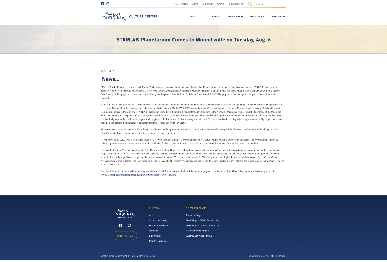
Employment (236, 3)
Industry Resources (158, 240)
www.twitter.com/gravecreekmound (159, 174)
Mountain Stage (193, 215)
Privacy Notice (148, 255)
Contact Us (125, 235)
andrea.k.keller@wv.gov (255, 171)
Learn (214, 16)
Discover (257, 16)
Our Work (278, 16)
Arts (151, 215)
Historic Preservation (159, 225)
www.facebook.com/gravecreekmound (119, 174)
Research (235, 16)
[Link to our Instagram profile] (107, 3)
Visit (193, 16)
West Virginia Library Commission (203, 225)
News (195, 3)
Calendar (208, 3)
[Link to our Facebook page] (102, 3)
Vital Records (181, 3)
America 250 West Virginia (199, 235)
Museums (153, 230)
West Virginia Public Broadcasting (202, 220)
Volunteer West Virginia (197, 230)
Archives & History (158, 220)
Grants (220, 3)
